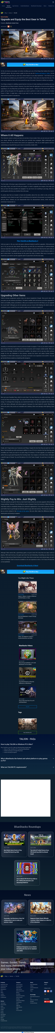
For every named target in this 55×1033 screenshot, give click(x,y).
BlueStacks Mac (4, 986)
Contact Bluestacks (34, 987)
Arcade (2, 1009)
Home (3, 6)
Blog (6, 12)
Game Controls (19, 984)
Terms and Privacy (4, 1027)
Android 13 (3, 995)
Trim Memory (19, 1002)
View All (27, 706)
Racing (2, 1012)
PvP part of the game (23, 511)
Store (2, 990)
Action (2, 1006)
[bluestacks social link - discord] (45, 991)
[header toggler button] (53, 2)
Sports (2, 1017)
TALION (15, 12)
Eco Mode (18, 994)
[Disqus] (25, 798)
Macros (17, 992)
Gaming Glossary (33, 1003)
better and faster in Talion (42, 73)
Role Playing (3, 1014)
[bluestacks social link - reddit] (48, 991)
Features (18, 982)
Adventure (3, 1007)
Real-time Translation (20, 995)
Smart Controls (19, 997)
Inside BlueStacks (25, 6)
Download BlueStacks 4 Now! (27, 565)
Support (46, 982)
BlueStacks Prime (4, 984)
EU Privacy (19, 1027)
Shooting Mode (19, 986)
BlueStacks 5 (3, 987)
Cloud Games (3, 1004)
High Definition (19, 1007)
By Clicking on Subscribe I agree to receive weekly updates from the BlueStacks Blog (42, 968)
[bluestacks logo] (5, 2)
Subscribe (50, 964)
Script (17, 1003)
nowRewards (3, 997)
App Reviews (15, 6)
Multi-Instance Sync (20, 990)
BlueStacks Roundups (36, 6)
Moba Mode (18, 987)
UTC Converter (19, 1010)
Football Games (4, 1020)
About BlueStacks (33, 984)
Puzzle (2, 1011)
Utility (17, 1008)
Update (45, 984)
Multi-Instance (19, 989)
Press (31, 990)
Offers (2, 992)
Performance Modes (20, 1000)
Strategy (2, 1019)
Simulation (3, 1015)
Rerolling (18, 999)
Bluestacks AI (3, 989)
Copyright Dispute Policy (12, 1027)
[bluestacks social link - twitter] (45, 994)
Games (8, 6)
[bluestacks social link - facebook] (51, 991)
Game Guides (21, 594)
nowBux (2, 994)
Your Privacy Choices (29, 1032)
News (45, 6)
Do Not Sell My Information (27, 1027)
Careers (31, 989)
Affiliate (31, 986)
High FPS (18, 1005)
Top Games (3, 1003)
